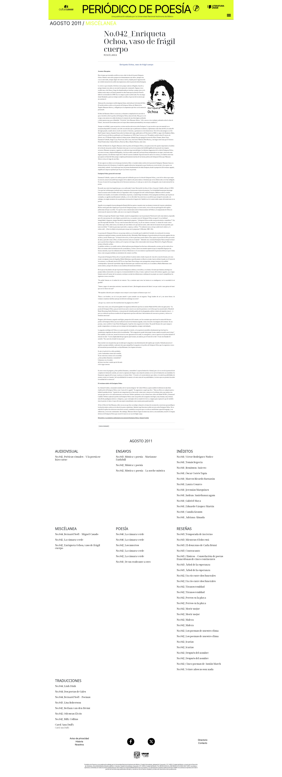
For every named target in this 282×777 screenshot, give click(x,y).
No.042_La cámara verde (69, 539)
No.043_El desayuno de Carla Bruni (197, 545)
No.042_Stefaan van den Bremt (72, 708)
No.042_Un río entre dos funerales (196, 575)
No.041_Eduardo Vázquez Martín (195, 506)
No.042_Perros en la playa (191, 597)
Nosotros (79, 744)
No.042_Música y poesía (129, 465)
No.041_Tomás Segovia (190, 462)
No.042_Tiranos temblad (191, 586)
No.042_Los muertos (127, 545)
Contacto (202, 743)
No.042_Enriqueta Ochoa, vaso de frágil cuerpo (77, 546)
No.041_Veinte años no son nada (195, 669)
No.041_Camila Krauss (189, 511)
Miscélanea (101, 23)
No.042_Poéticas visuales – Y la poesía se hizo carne (77, 458)
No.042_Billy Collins (66, 719)
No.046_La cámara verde (130, 534)
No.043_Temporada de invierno (195, 534)
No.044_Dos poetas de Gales (70, 691)
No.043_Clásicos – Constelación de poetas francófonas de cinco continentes (200, 557)
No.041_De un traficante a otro (133, 561)
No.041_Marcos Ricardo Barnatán (196, 478)
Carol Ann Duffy (64, 724)
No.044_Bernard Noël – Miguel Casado (76, 534)
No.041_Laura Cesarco (189, 484)
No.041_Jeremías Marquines (193, 489)
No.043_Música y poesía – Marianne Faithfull (136, 458)
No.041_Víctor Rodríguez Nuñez (195, 456)
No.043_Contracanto (188, 550)
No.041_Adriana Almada (191, 517)
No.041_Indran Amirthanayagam (196, 495)
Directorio (202, 740)
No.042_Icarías (185, 641)
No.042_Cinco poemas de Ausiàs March (199, 663)
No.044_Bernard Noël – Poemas (72, 697)
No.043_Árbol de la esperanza (193, 564)
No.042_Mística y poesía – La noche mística (140, 470)
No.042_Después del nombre (193, 652)
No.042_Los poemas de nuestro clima (198, 630)
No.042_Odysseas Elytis (68, 713)
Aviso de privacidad (79, 738)
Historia (79, 741)
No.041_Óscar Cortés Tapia (192, 473)
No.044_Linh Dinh (65, 686)
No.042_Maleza (185, 619)
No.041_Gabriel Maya (189, 500)
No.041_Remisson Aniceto (191, 467)
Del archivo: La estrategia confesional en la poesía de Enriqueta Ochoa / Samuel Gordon (123, 418)
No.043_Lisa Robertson (68, 702)
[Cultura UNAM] (66, 7)
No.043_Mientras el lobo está (193, 539)
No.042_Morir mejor (188, 608)
